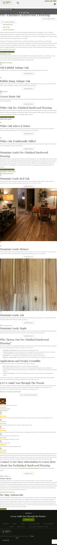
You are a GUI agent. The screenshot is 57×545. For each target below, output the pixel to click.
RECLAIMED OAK (8, 24)
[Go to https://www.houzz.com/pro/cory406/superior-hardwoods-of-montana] (8, 540)
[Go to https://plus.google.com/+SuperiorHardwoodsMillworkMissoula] (4, 540)
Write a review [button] (3, 410)
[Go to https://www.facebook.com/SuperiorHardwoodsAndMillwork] (3, 540)
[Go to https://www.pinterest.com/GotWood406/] (7, 540)
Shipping (11, 526)
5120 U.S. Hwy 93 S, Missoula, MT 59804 (38, 526)
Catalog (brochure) (48, 523)
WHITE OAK (6, 27)
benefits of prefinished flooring (29, 468)
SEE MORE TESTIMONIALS (7, 492)
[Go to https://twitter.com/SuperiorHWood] (5, 540)
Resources (6, 523)
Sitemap (14, 523)
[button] (28, 73)
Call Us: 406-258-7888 (6, 9)
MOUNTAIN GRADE (8, 29)
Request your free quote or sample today (10, 391)
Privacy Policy (21, 526)
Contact (22, 523)
